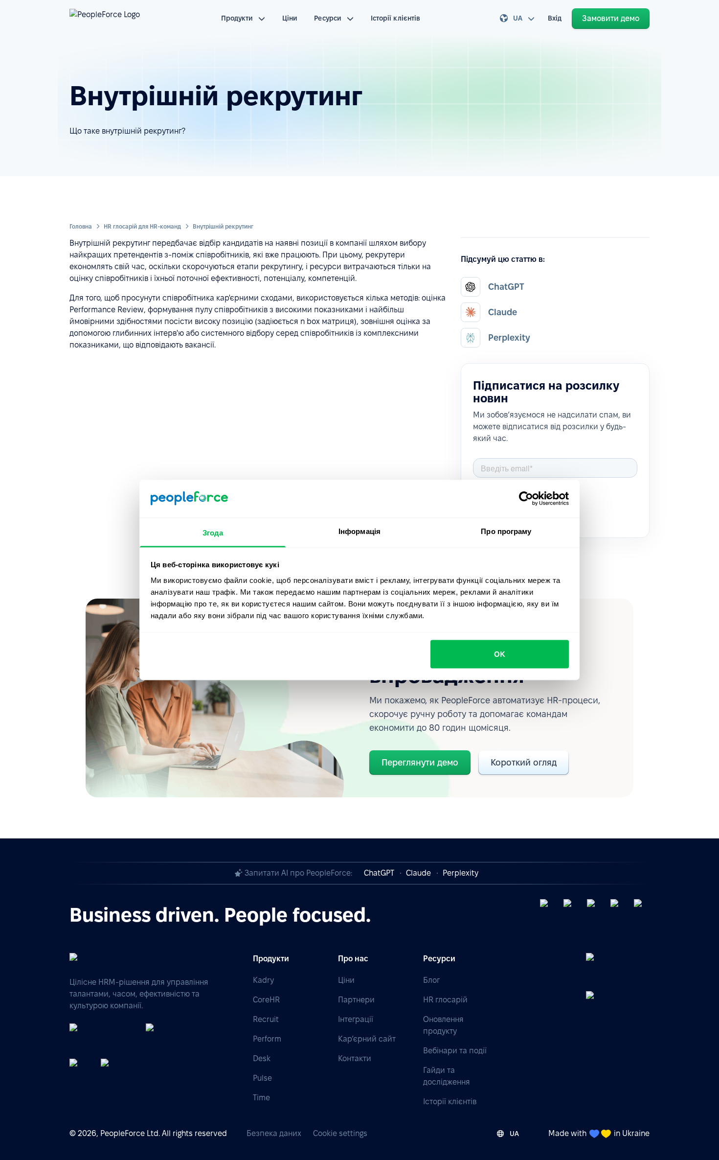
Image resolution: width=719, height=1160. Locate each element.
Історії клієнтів (395, 18)
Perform (267, 1039)
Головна (80, 226)
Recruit (266, 1019)
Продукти (237, 18)
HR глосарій (445, 1000)
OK (499, 654)
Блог (431, 980)
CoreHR (266, 1000)
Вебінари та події (455, 1050)
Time (261, 1097)
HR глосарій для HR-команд (142, 226)
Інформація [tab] (359, 531)
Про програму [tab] (506, 531)
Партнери (356, 1000)
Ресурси (327, 18)
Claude (418, 873)
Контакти (354, 1058)
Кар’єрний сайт (367, 1039)
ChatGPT (379, 873)
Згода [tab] (213, 532)
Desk (261, 1058)
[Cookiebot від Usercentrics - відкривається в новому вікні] (526, 498)
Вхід (555, 18)
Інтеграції (355, 1019)
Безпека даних (274, 1133)
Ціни (289, 18)
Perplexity (460, 873)
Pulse (262, 1078)
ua (517, 18)
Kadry (263, 980)
